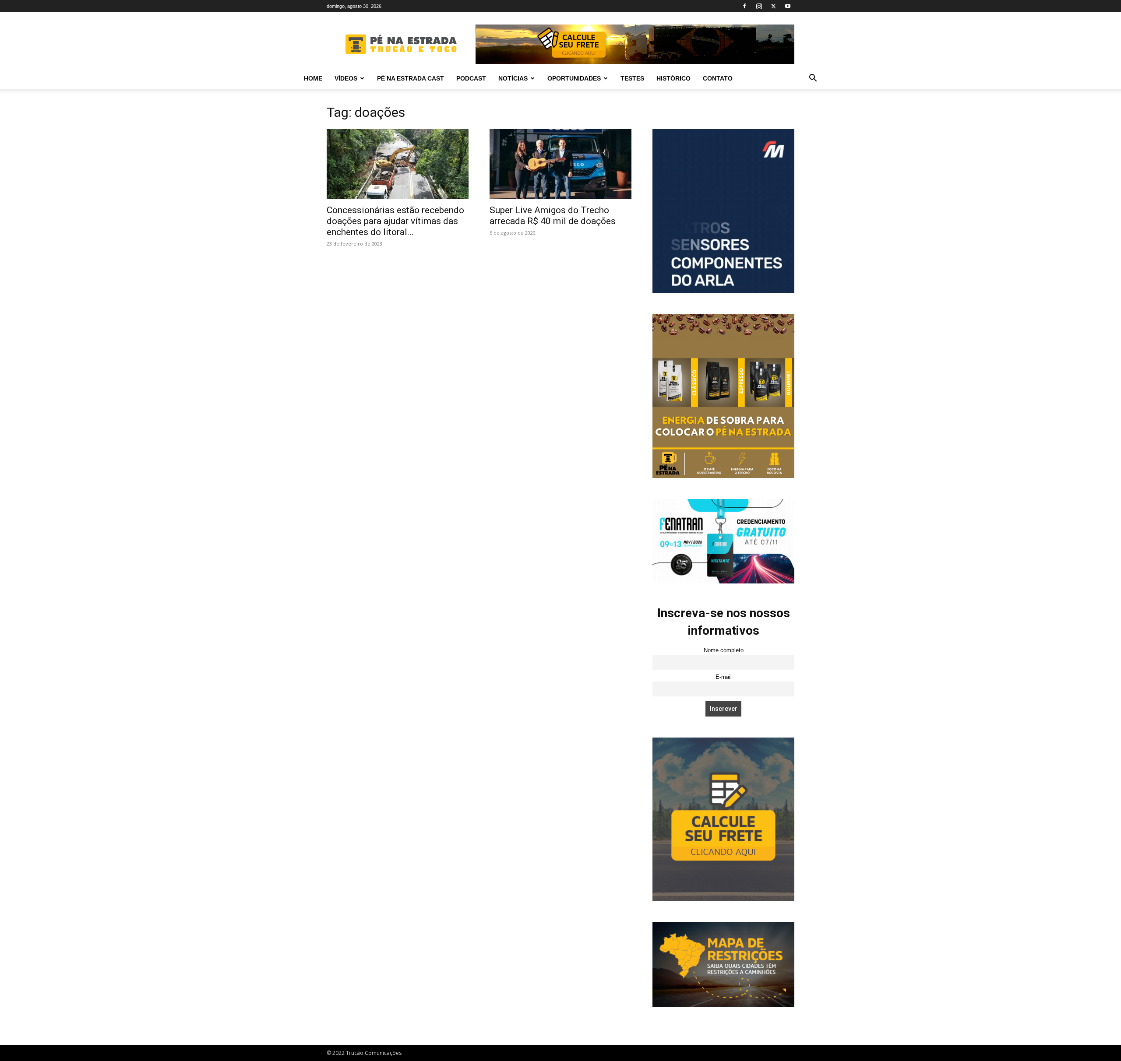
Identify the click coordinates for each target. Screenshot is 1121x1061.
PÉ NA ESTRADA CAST (410, 78)
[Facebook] (744, 6)
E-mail (724, 677)
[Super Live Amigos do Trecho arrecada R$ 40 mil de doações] (560, 164)
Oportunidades (574, 78)
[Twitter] (773, 6)
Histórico (673, 78)
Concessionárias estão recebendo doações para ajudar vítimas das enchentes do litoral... (395, 221)
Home (313, 78)
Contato (718, 78)
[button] (812, 79)
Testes (632, 78)
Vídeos (346, 78)
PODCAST (471, 78)
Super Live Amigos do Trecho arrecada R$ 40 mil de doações (553, 215)
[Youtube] (787, 6)
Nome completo (724, 650)
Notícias (513, 78)
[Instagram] (758, 6)
